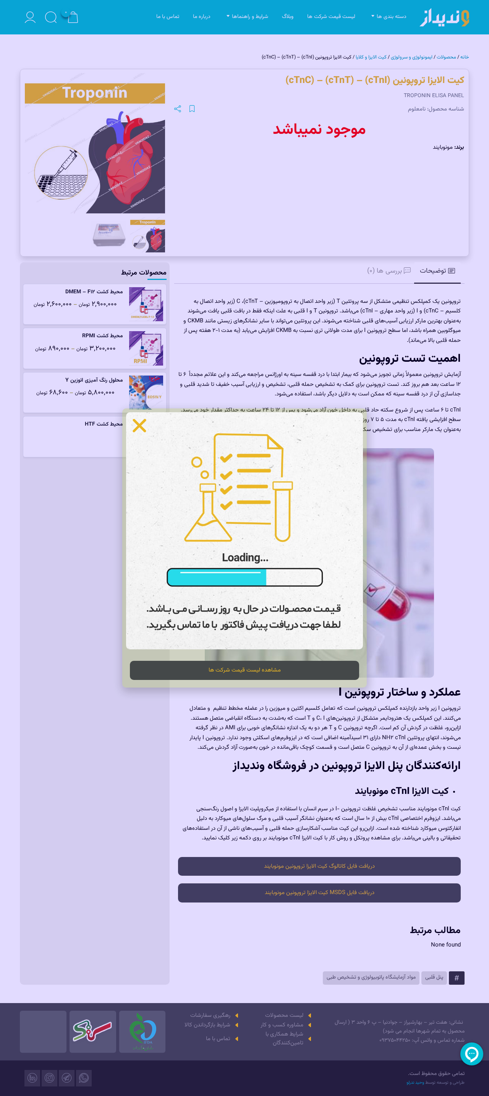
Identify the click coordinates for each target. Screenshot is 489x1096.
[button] (139, 425)
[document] (244, 548)
